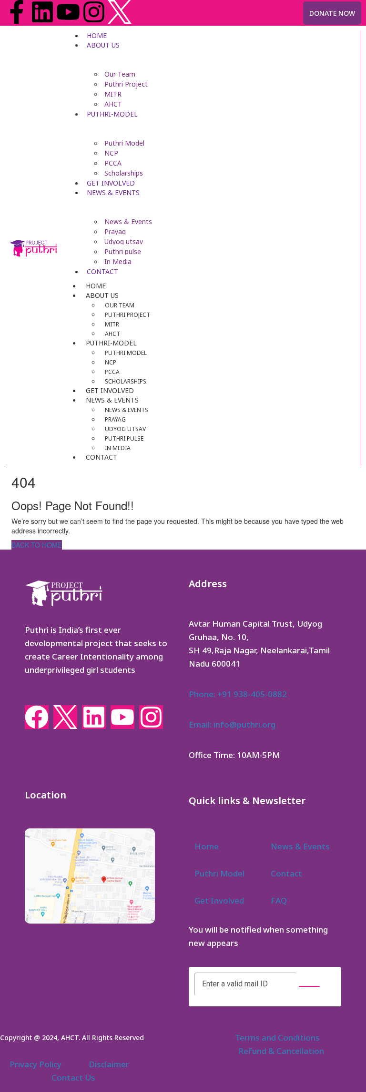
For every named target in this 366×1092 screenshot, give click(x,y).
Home (97, 35)
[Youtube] (68, 12)
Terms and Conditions (277, 1037)
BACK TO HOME (36, 545)
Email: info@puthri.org (232, 724)
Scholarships (123, 172)
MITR (113, 93)
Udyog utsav (123, 241)
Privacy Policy (35, 1064)
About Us (103, 44)
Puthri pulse (122, 251)
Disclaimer (109, 1064)
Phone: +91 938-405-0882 (238, 694)
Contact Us (73, 1077)
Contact (102, 271)
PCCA (113, 162)
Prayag (115, 231)
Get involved (111, 182)
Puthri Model (124, 143)
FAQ (279, 900)
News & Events (113, 192)
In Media (118, 261)
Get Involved (219, 900)
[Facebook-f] (17, 12)
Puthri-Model (112, 113)
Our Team (119, 74)
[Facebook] (37, 717)
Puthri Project (126, 84)
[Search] (309, 986)
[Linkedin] (42, 12)
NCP (111, 152)
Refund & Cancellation (281, 1050)
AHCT (113, 103)
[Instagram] (94, 12)
